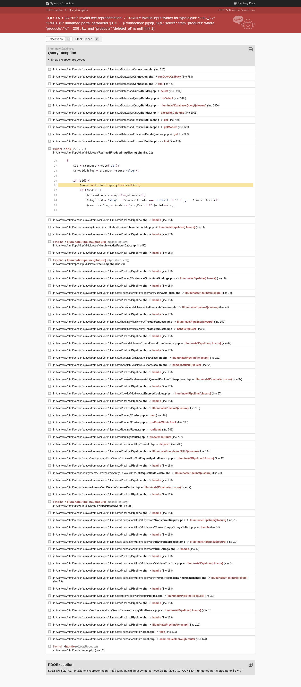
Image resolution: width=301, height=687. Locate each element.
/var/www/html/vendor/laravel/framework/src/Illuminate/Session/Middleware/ (116, 307)
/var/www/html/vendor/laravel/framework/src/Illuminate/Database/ (104, 69)
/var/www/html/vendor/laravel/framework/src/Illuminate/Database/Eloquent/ (107, 119)
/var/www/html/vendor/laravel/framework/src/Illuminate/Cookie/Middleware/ (123, 379)
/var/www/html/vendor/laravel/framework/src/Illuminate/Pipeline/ (101, 219)
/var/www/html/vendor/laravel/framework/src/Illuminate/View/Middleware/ (118, 343)
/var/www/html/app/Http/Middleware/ (99, 152)
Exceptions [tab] (58, 39)
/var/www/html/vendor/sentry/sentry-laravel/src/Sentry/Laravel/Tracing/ (108, 610)
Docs (246, 3)
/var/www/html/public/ (75, 650)
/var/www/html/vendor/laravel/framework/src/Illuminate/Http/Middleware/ (109, 595)
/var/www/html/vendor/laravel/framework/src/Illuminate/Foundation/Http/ (105, 444)
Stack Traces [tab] (86, 39)
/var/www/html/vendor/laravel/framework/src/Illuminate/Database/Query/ (106, 91)
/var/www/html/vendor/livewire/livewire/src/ (98, 487)
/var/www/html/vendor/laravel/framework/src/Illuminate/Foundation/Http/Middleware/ (118, 292)
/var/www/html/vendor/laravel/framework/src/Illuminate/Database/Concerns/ (112, 134)
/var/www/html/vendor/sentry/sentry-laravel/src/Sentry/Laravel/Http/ (114, 458)
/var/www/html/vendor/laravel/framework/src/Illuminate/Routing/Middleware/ (115, 278)
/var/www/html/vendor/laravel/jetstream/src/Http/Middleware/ (105, 227)
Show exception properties (68, 59)
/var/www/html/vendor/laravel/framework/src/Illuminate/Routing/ (100, 415)
